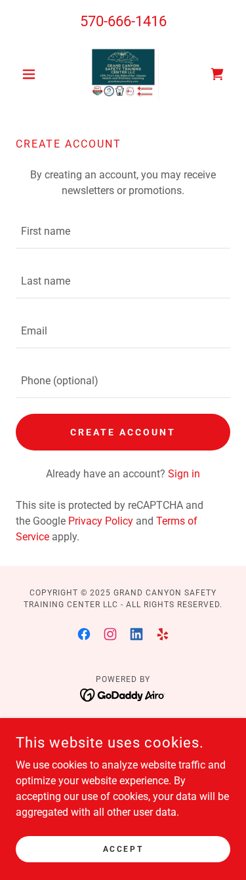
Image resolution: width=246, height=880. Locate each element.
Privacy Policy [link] (100, 521)
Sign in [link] (184, 474)
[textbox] (123, 231)
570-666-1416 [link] (123, 21)
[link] (123, 74)
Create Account (123, 432)
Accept (123, 848)
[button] (32, 74)
